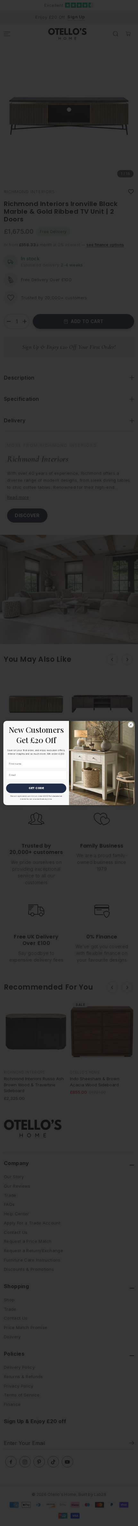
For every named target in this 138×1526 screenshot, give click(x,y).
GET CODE (36, 788)
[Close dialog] (131, 724)
